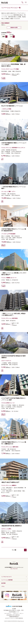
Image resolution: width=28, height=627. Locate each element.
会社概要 (14, 608)
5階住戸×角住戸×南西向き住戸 (10, 482)
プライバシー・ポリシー (18, 613)
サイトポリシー (8, 613)
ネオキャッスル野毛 (6, 528)
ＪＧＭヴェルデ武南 (6, 109)
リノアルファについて (6, 576)
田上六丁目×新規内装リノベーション (12, 106)
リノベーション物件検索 (6, 579)
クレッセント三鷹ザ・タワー (8, 191)
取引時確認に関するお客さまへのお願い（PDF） (14, 610)
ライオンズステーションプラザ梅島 (10, 69)
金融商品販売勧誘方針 (14, 616)
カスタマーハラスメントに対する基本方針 (14, 618)
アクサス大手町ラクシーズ (7, 402)
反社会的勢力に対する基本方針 (13, 615)
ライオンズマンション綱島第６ (9, 485)
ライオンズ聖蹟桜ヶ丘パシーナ (9, 277)
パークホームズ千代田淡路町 (8, 233)
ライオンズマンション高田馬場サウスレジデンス (13, 147)
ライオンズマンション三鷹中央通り (10, 446)
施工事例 (3, 583)
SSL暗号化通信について (14, 611)
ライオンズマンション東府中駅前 (9, 318)
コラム (2, 586)
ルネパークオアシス (6, 360)
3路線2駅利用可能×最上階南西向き (11, 525)
